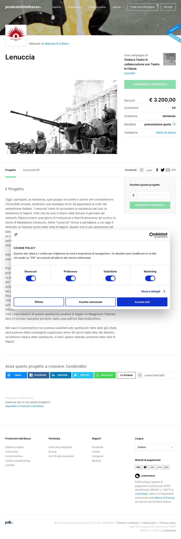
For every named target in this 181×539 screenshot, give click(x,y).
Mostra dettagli (150, 291)
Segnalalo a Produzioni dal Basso (24, 405)
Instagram (98, 456)
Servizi (116, 6)
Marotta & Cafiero (57, 43)
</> (173, 169)
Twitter (96, 451)
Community (74, 6)
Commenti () (31, 169)
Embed (126, 375)
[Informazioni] (174, 124)
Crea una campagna (142, 6)
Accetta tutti (142, 301)
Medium (96, 460)
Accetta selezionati (90, 301)
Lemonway (141, 493)
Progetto (10, 169)
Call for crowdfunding (17, 460)
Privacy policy (167, 522)
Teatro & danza (166, 132)
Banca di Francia (164, 497)
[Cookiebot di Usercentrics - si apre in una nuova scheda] (151, 235)
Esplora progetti (14, 447)
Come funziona (97, 6)
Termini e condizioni (127, 522)
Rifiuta (39, 301)
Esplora (56, 6)
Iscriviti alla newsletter (61, 456)
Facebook (97, 447)
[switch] (71, 278)
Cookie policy (149, 522)
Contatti (129, 73)
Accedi (168, 6)
